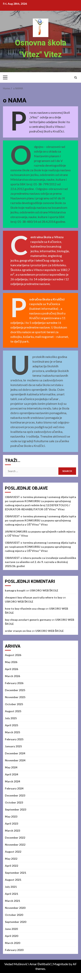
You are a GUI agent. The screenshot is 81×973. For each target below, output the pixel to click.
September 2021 (15, 872)
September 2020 (15, 921)
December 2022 (15, 837)
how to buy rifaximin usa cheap (25, 608)
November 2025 (15, 697)
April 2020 (11, 935)
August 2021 (13, 879)
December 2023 (15, 795)
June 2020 (11, 928)
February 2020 (14, 950)
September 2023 (15, 809)
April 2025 (11, 725)
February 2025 (14, 739)
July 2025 (11, 718)
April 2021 (11, 893)
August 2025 (13, 711)
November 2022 (15, 844)
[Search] (75, 77)
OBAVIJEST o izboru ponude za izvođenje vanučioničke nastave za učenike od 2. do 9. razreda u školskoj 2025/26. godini (40, 562)
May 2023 (11, 816)
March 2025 (12, 732)
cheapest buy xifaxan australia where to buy (33, 597)
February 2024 (14, 788)
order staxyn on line (18, 630)
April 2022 (11, 865)
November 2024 (15, 760)
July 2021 (11, 886)
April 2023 (11, 823)
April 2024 (11, 774)
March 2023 (12, 830)
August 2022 (13, 851)
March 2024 (12, 781)
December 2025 (15, 690)
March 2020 (12, 943)
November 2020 (15, 907)
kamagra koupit (15, 590)
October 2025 (14, 704)
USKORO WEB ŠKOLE (44, 590)
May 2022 (11, 858)
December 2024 (15, 753)
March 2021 (12, 900)
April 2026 (11, 669)
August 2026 (13, 655)
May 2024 (11, 767)
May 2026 (11, 662)
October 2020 (14, 914)
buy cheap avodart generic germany (28, 619)
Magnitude (60, 964)
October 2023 (14, 802)
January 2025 (13, 746)
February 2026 (14, 683)
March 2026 (12, 676)
